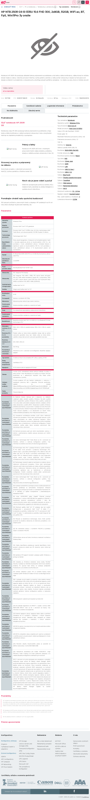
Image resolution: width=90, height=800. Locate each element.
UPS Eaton (22, 761)
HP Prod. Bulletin (6, 767)
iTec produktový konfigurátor (24, 768)
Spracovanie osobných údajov (80, 742)
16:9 (72, 153)
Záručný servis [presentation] (34, 110)
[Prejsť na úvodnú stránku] (5, 2)
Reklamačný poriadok (44, 743)
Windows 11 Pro (75, 123)
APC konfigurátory (7, 759)
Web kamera (67, 183)
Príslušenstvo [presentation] (77, 106)
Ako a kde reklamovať (44, 741)
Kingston (4, 744)
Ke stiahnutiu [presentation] (12, 110)
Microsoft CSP (23, 764)
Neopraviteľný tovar (43, 749)
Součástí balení (74, 194)
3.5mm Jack (69, 161)
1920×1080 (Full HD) (71, 150)
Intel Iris (68, 145)
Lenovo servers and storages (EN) (25, 745)
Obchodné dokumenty (80, 754)
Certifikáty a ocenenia (80, 751)
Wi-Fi (65, 188)
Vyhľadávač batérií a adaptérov (8, 748)
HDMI (66, 164)
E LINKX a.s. (85, 797)
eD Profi (57, 741)
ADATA (3, 756)
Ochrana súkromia (79, 756)
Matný (78, 156)
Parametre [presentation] (12, 106)
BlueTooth (66, 175)
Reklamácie (41, 735)
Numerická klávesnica (70, 185)
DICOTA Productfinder (26, 756)
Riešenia (58, 735)
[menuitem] (9, 744)
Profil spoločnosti (79, 746)
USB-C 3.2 (68, 172)
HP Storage (23, 741)
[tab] (11, 106)
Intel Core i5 (72, 126)
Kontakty (76, 748)
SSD (66, 158)
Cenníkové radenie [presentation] (33, 106)
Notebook (71, 120)
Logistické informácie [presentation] (55, 106)
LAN (66, 166)
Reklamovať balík (43, 746)
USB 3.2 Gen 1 (69, 169)
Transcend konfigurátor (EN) (26, 750)
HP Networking (6, 764)
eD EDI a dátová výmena (60, 747)
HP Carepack (5, 761)
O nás (75, 735)
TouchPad (66, 180)
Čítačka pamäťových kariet (72, 177)
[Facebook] (74, 791)
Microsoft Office (60, 743)
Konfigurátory (6, 735)
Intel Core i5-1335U (75, 128)
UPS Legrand (23, 758)
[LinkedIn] (45, 791)
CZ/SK (75, 199)
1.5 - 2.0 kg (76, 191)
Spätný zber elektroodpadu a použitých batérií (60, 753)
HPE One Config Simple (26, 753)
